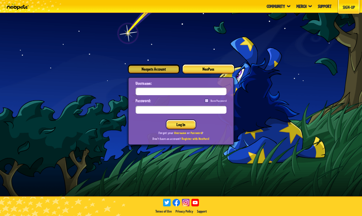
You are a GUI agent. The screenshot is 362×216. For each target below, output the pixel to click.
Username (180, 133)
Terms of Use (163, 211)
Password (196, 133)
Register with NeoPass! (195, 139)
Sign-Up (349, 7)
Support (202, 211)
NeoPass (208, 69)
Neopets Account (154, 69)
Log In (180, 124)
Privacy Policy (184, 211)
